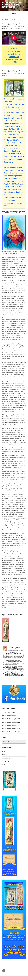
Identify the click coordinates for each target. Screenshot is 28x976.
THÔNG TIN (5, 761)
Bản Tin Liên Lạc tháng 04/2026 (11, 725)
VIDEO (4, 764)
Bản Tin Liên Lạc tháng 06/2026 (11, 719)
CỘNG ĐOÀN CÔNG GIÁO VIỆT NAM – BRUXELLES (12, 4)
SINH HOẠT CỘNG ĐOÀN (9, 758)
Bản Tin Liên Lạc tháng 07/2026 (11, 715)
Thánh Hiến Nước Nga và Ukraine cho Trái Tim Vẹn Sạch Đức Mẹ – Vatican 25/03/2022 (13, 26)
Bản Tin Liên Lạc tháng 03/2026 (11, 728)
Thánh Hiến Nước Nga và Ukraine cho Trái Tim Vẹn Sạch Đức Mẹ (13, 73)
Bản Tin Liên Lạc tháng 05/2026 (11, 722)
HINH (3, 751)
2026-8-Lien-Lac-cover (8, 712)
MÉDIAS (4, 755)
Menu (14, 13)
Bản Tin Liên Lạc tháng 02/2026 (11, 732)
